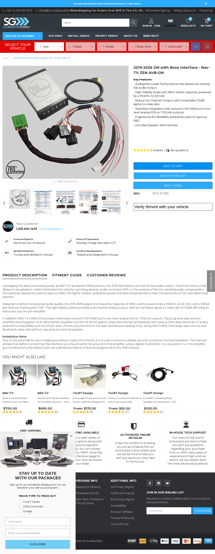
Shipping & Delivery (88, 487)
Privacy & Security (123, 518)
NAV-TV (8, 393)
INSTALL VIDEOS (79, 35)
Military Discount (185, 10)
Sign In (147, 26)
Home (5, 58)
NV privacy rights (122, 499)
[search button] (133, 23)
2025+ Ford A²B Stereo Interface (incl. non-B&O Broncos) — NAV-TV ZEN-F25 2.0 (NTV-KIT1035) (18, 400)
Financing (205, 10)
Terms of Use (120, 524)
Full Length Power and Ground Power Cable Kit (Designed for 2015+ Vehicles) (89, 400)
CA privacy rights (122, 487)
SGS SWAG (55, 35)
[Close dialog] (71, 436)
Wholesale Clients (87, 493)
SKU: (137, 193)
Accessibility (118, 505)
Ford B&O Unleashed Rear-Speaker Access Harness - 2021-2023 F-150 (160, 400)
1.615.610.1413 (26, 229)
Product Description (25, 275)
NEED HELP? (151, 35)
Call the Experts (50, 229)
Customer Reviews (106, 275)
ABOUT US (130, 35)
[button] (170, 23)
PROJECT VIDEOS (106, 35)
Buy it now (173, 185)
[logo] (16, 22)
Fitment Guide (67, 275)
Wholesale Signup (157, 10)
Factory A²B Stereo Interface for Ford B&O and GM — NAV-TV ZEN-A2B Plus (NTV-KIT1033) (54, 400)
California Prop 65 (122, 493)
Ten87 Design (83, 393)
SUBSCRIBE (38, 544)
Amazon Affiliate (122, 511)
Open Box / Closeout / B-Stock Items (89, 501)
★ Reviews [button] (210, 281)
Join (157, 26)
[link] (19, 199)
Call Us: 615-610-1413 (19, 10)
